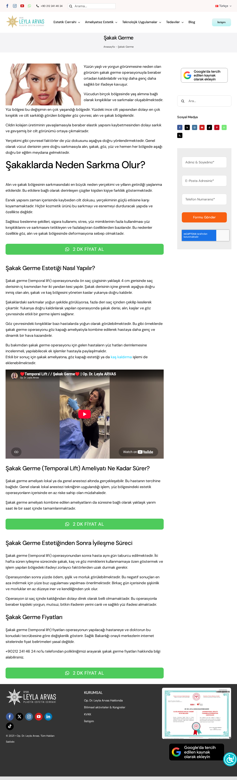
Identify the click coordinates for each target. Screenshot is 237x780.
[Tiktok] (209, 127)
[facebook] (7, 6)
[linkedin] (48, 717)
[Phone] (179, 135)
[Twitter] (187, 127)
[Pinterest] (216, 127)
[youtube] (22, 6)
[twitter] (19, 717)
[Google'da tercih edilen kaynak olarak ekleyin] (204, 75)
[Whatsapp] (224, 127)
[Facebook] (179, 127)
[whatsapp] (29, 6)
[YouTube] (202, 127)
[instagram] (15, 6)
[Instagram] (194, 127)
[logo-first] (27, 17)
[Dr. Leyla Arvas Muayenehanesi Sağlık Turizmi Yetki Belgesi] (196, 689)
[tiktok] (10, 726)
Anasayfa (109, 46)
